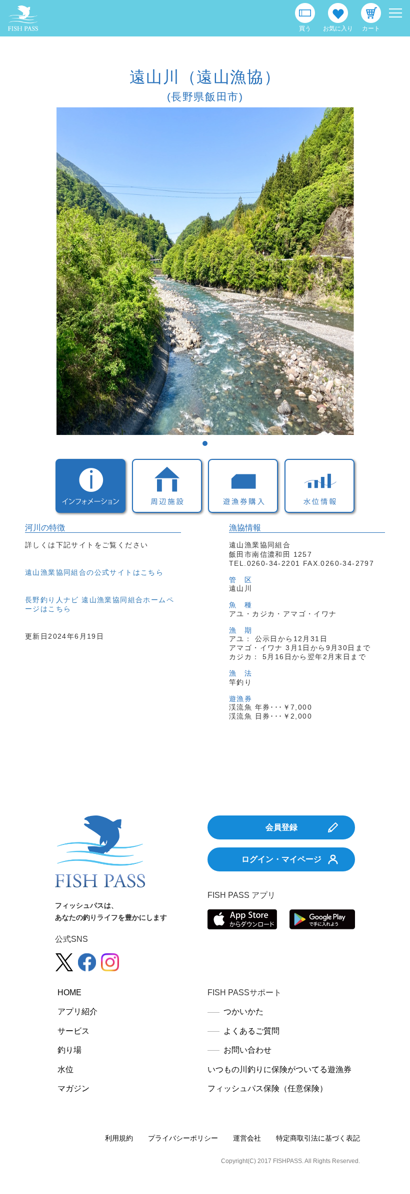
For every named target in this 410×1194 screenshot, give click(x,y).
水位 (66, 1069)
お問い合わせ (248, 1050)
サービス (74, 1031)
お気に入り (338, 28)
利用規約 (119, 1138)
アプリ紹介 (78, 1011)
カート (371, 28)
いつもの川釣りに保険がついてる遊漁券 (280, 1069)
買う (305, 28)
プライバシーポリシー (183, 1138)
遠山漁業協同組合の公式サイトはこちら (94, 572)
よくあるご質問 (252, 1031)
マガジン (74, 1088)
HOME (70, 992)
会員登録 (282, 827)
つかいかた (244, 1011)
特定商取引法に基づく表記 (318, 1138)
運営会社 (247, 1138)
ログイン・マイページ (282, 859)
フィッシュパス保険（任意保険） (268, 1088)
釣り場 (70, 1050)
